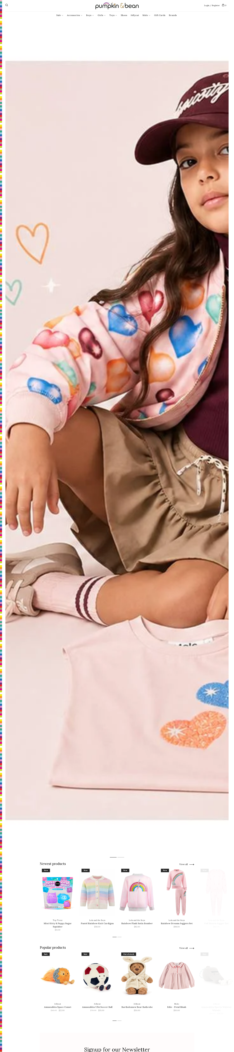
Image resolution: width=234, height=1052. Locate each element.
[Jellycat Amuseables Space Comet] (57, 976)
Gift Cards (159, 15)
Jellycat (135, 15)
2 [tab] (122, 854)
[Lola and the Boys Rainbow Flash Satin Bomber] (137, 892)
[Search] (7, 5)
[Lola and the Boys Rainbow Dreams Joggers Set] (176, 892)
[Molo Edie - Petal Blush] (176, 976)
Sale (58, 15)
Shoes (124, 15)
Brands (173, 15)
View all (183, 864)
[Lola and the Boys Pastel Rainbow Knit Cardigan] (97, 892)
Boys (88, 15)
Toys (112, 15)
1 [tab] (115, 854)
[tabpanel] (117, 440)
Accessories (73, 15)
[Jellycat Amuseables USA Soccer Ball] (97, 976)
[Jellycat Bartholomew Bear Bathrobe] (137, 976)
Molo (145, 15)
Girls (100, 15)
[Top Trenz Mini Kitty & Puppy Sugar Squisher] (57, 892)
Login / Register (212, 5)
